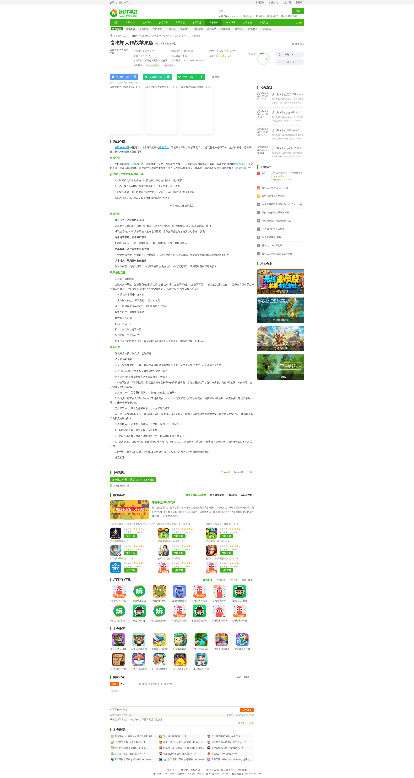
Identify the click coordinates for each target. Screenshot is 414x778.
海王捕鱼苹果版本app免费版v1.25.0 (180, 753)
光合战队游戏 (159, 601)
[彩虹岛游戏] (280, 327)
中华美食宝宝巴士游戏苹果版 (288, 173)
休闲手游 (169, 65)
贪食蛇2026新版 (119, 601)
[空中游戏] (280, 355)
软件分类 (273, 2)
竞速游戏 (184, 28)
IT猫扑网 (132, 36)
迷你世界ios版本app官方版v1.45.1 (131, 748)
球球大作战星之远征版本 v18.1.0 (222, 524)
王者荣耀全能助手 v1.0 (217, 541)
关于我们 (171, 770)
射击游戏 (225, 28)
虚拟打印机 (247, 16)
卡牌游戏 (157, 28)
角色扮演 (252, 28)
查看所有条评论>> (120, 709)
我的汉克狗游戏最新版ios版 (275, 212)
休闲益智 (116, 28)
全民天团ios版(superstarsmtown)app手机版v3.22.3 (232, 759)
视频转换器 (272, 16)
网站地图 (242, 770)
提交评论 (247, 710)
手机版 (299, 2)
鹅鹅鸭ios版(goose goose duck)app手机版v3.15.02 (184, 748)
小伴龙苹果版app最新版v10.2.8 (129, 753)
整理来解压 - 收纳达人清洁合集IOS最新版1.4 (135, 736)
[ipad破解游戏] (280, 270)
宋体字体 (260, 16)
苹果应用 (197, 22)
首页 (116, 22)
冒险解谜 (143, 28)
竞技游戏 (238, 164)
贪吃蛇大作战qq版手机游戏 (219, 623)
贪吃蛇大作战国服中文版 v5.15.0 (222, 558)
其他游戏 (266, 28)
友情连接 (218, 770)
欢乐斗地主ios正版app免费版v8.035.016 (182, 742)
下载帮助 (183, 770)
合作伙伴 (207, 770)
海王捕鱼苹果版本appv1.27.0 (225, 736)
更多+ (251, 579)
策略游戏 (211, 28)
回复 (251, 723)
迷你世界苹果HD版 (271, 237)
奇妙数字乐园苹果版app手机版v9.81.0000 (183, 759)
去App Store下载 (121, 486)
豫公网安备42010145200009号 (246, 774)
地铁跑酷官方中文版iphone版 (276, 221)
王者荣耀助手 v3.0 (119, 541)
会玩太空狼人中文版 (119, 623)
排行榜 (299, 23)
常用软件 (130, 22)
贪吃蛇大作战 (152, 65)
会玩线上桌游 (139, 601)
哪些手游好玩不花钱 (163, 502)
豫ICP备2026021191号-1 (218, 774)
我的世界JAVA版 (289, 16)
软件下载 (147, 22)
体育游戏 (171, 28)
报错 (216, 77)
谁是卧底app (139, 620)
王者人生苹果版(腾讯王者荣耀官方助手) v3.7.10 (134, 524)
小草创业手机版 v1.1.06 (121, 558)
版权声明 (195, 770)
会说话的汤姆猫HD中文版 (275, 188)
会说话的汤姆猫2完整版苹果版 (277, 254)
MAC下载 (230, 22)
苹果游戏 (213, 22)
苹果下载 (180, 22)
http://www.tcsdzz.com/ (193, 60)
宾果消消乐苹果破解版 (273, 229)
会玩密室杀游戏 (159, 620)
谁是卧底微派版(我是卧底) (199, 623)
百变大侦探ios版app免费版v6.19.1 (228, 748)
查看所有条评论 (245, 677)
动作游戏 (239, 28)
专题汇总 (286, 2)
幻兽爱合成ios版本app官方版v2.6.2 (228, 742)
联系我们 (230, 770)
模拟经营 (198, 28)
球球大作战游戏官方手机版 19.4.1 (175, 524)
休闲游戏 (164, 147)
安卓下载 (163, 22)
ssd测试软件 (223, 16)
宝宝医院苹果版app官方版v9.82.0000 (132, 759)
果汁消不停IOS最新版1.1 (175, 736)
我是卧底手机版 (239, 601)
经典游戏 (132, 164)
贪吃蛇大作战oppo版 (219, 603)
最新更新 (259, 2)
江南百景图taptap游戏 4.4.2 (171, 541)
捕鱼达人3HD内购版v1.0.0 (224, 753)
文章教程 (247, 22)
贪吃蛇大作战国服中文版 (239, 623)
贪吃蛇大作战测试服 (179, 623)
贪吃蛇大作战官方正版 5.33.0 (172, 558)
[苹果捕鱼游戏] (280, 298)
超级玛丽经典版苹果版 (273, 196)
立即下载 (130, 536)
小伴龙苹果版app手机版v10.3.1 (129, 742)
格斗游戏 (130, 28)
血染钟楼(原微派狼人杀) (179, 603)
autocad (235, 16)
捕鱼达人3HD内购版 (272, 245)
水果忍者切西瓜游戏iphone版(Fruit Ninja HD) (282, 204)
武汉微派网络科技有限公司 (158, 60)
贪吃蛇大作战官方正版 (199, 603)
